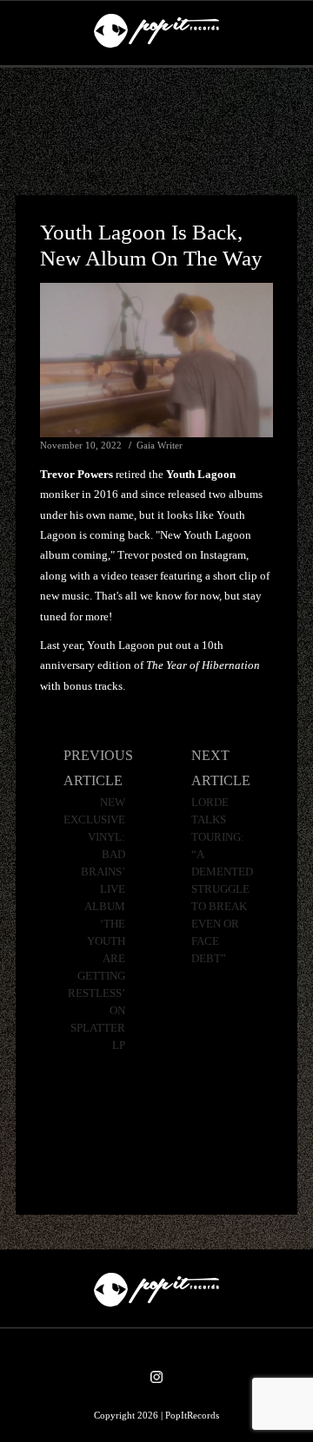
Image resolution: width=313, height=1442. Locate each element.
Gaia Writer (160, 445)
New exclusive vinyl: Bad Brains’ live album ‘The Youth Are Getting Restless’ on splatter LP (94, 924)
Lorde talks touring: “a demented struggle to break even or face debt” (222, 880)
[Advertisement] (156, 131)
